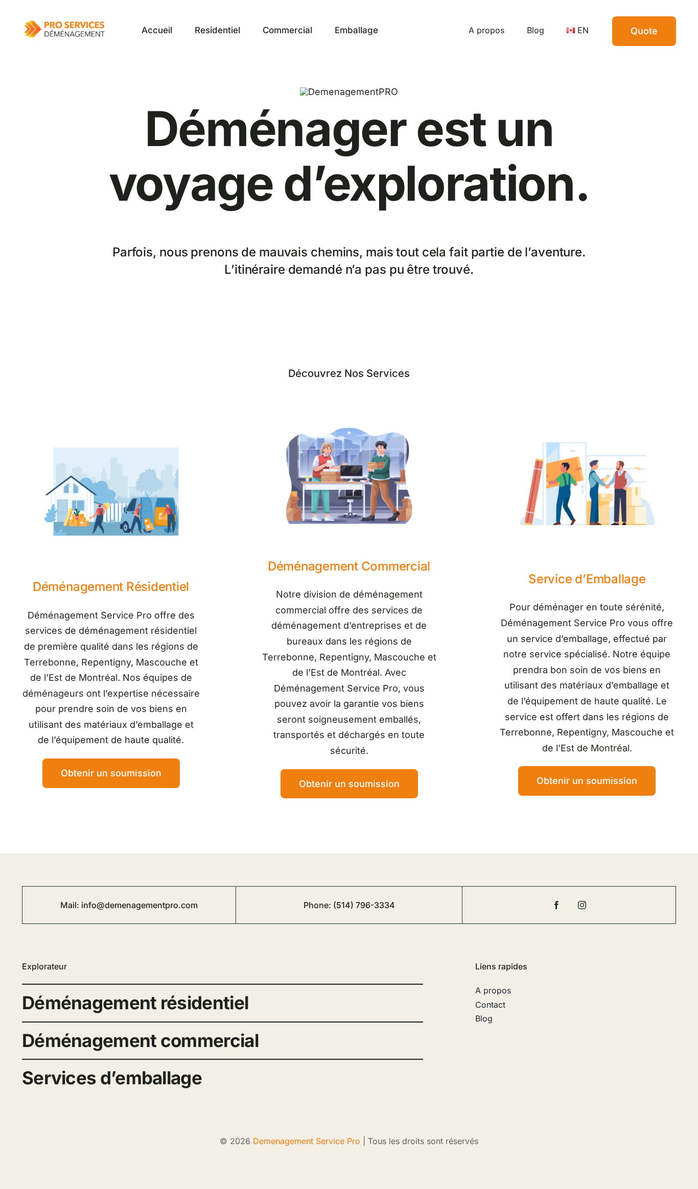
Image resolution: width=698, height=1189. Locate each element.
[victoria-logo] (64, 23)
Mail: (70, 905)
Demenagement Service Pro (308, 1141)
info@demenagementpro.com (139, 905)
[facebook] (556, 905)
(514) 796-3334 (364, 905)
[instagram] (582, 905)
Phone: (318, 905)
